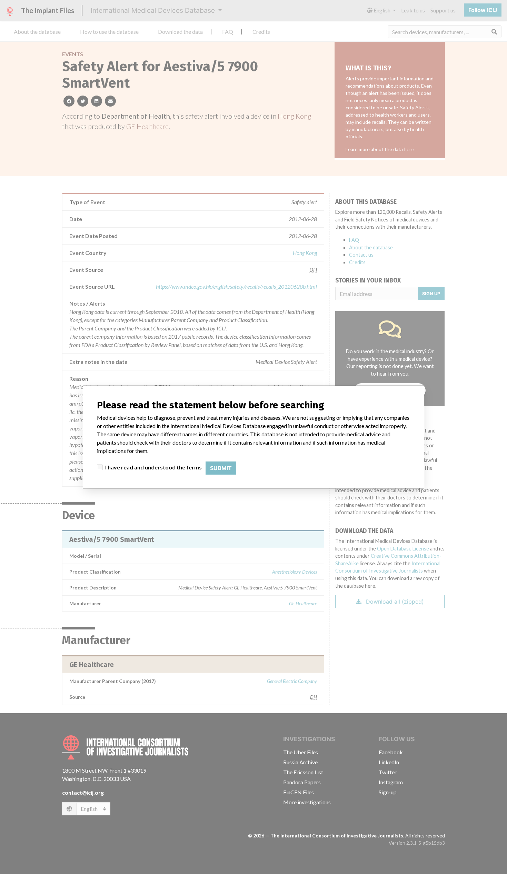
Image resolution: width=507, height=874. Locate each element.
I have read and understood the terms (153, 467)
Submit (221, 468)
